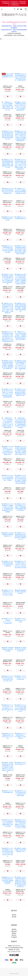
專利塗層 (14, 917)
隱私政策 (14, 935)
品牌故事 (14, 915)
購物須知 (14, 929)
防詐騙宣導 (14, 937)
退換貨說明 (14, 931)
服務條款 (14, 933)
